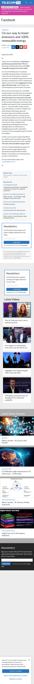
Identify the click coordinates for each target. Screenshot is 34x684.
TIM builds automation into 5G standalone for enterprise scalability (16, 398)
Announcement (7, 175)
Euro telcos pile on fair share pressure (14, 210)
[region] (15, 670)
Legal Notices (17, 258)
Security (5, 438)
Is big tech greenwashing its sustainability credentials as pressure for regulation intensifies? (15, 188)
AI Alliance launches (9, 204)
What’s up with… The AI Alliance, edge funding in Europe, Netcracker (14, 197)
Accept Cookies (16, 671)
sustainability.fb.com (8, 162)
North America (23, 175)
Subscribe (16, 242)
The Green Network (10, 185)
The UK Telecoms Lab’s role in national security (16, 321)
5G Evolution (6, 469)
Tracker (5, 177)
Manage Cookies (15, 679)
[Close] (29, 660)
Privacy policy (24, 245)
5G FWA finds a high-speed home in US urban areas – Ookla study (16, 472)
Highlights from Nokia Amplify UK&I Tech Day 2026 (16, 372)
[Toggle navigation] (30, 2)
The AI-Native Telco (8, 500)
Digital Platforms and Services (14, 194)
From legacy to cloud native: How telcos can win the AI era (16, 346)
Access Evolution (9, 208)
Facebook (8, 20)
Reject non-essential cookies (15, 675)
